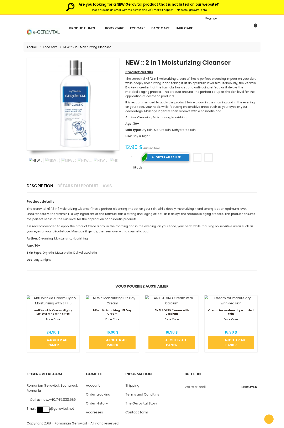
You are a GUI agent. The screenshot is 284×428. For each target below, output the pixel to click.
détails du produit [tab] (77, 186)
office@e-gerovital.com (192, 10)
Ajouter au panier (166, 157)
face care (53, 319)
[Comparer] (208, 157)
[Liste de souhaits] (197, 157)
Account (93, 385)
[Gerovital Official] (43, 31)
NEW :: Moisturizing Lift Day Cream (112, 312)
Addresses (94, 412)
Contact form (136, 412)
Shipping (132, 385)
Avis (107, 186)
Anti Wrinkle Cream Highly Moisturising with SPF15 (53, 312)
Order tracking (98, 394)
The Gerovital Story (141, 403)
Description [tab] (40, 186)
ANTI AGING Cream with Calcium (171, 312)
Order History (97, 403)
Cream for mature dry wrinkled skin (231, 312)
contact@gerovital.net (55, 408)
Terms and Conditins (142, 394)
